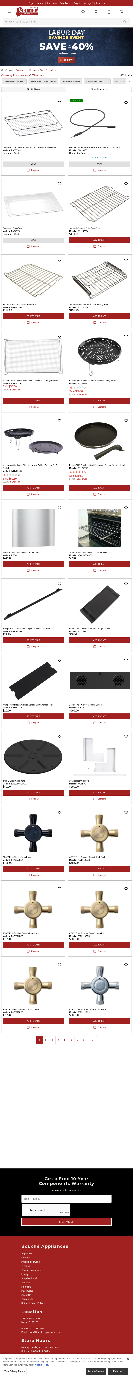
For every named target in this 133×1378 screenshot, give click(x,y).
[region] (66, 1366)
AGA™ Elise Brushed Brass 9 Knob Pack (21, 933)
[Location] (96, 12)
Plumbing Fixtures (30, 1262)
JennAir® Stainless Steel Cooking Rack (20, 304)
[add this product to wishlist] (59, 103)
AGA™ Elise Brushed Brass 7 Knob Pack (87, 857)
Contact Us (27, 1299)
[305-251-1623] (109, 12)
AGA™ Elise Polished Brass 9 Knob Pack (21, 1009)
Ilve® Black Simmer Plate (14, 781)
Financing (26, 1286)
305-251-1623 (36, 1328)
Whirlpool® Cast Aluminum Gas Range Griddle (89, 629)
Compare (35, 170)
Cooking (33, 70)
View (33, 164)
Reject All (118, 1371)
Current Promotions (31, 1270)
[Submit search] (124, 22)
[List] (83, 12)
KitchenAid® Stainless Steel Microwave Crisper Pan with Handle (97, 465)
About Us (26, 1295)
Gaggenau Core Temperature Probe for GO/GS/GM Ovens (94, 147)
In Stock (25, 1266)
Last (92, 1040)
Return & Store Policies (33, 1303)
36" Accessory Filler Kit (79, 781)
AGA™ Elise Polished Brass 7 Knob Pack (87, 933)
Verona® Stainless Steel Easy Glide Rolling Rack (91, 552)
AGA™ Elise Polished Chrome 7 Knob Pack (88, 1009)
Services (25, 1282)
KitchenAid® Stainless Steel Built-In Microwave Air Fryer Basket (30, 381)
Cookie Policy (42, 1365)
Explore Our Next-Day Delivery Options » (75, 3)
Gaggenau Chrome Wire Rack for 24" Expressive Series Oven (30, 147)
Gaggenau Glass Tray (12, 228)
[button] (10, 12)
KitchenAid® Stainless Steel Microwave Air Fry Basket (92, 381)
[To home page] (27, 12)
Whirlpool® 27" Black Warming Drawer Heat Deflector (26, 629)
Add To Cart (99, 240)
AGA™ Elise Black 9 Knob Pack (17, 857)
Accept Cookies (96, 1371)
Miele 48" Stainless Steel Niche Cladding (21, 552)
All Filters (35, 89)
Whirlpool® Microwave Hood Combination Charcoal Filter (28, 705)
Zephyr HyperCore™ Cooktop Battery (85, 705)
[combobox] (99, 89)
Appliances (21, 70)
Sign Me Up (66, 1221)
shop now (66, 60)
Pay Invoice (36, 3)
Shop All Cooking (48, 70)
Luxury (24, 1274)
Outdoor (25, 1257)
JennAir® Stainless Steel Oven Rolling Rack (88, 304)
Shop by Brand (29, 1278)
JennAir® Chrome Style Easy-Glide (84, 228)
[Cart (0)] (122, 12)
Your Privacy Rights (14, 1371)
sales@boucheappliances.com (44, 1332)
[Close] (127, 1358)
